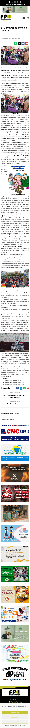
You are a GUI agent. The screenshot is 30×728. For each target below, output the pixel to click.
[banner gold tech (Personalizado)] (15, 614)
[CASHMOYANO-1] (15, 574)
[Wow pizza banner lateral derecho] (15, 594)
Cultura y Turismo (12, 39)
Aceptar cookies (15, 712)
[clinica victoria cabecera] (15, 9)
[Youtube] (17, 2)
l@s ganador (20, 368)
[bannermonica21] (15, 534)
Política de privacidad (14, 725)
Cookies (7, 725)
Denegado (15, 717)
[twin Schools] (15, 554)
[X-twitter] (12, 2)
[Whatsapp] (20, 2)
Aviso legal (22, 725)
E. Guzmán (10, 34)
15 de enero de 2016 (18, 34)
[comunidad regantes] (15, 452)
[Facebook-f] (9, 2)
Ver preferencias (15, 722)
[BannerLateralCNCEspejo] (15, 432)
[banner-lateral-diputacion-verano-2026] (15, 473)
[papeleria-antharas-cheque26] (15, 653)
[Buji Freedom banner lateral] (15, 674)
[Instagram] (15, 2)
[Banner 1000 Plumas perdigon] (15, 513)
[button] (24, 18)
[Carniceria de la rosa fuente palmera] (15, 493)
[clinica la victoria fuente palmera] (15, 633)
